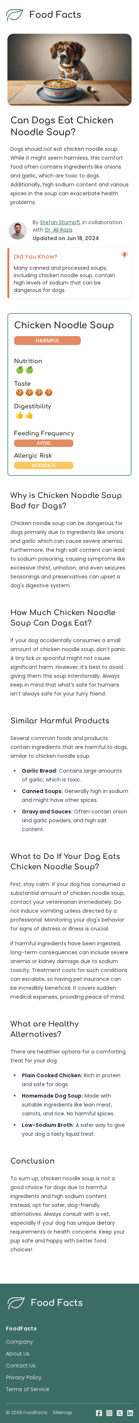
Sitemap (62, 1412)
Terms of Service (27, 1389)
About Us (18, 1353)
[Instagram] (109, 1413)
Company (19, 1342)
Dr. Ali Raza (58, 229)
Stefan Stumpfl (60, 222)
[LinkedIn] (130, 1413)
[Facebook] (99, 1413)
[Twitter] (120, 1413)
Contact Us (21, 1365)
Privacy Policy (24, 1377)
